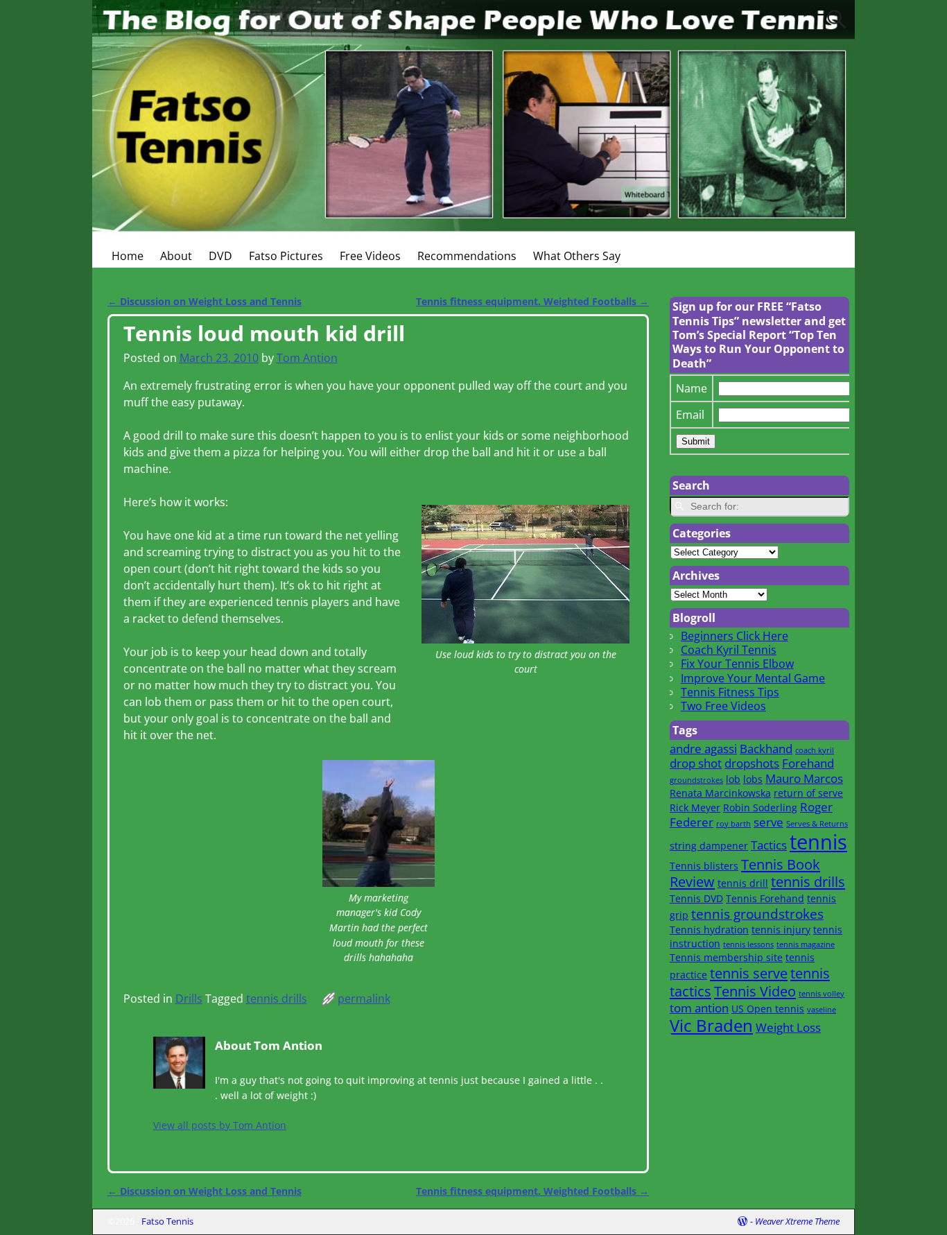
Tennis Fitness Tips (730, 692)
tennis (818, 842)
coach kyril (814, 750)
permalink (364, 998)
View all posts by (219, 1125)
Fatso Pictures (286, 256)
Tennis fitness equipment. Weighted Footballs (532, 301)
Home (128, 256)
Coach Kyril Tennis (728, 649)
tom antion (699, 1008)
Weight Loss (788, 1027)
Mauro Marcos (804, 778)
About (176, 256)
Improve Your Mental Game (753, 678)
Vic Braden (711, 1025)
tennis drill (743, 883)
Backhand (766, 749)
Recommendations (466, 256)
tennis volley (821, 994)
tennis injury (780, 929)
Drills (188, 998)
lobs (753, 779)
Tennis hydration (709, 929)
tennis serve (749, 973)
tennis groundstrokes (757, 913)
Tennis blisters (704, 865)
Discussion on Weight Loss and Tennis (204, 301)
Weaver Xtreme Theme (797, 1221)
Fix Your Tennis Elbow (737, 663)
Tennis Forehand (765, 898)
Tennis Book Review (745, 873)
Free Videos (370, 256)
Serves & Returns (817, 824)
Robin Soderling (760, 807)
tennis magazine (805, 944)
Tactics (769, 845)
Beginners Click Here (734, 636)
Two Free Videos (723, 706)
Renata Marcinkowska (720, 793)
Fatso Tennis (167, 1221)
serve (768, 822)
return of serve (808, 793)
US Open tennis (767, 1008)
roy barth (733, 824)
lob (733, 779)
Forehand (808, 763)
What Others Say (576, 256)
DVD (220, 256)
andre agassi (703, 749)
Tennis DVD (696, 898)
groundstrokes (696, 780)
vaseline (821, 1009)
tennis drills (276, 998)
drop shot (696, 763)
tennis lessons (748, 944)
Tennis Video (755, 991)
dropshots (751, 763)
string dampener (709, 845)
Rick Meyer (695, 807)
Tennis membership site (726, 957)
